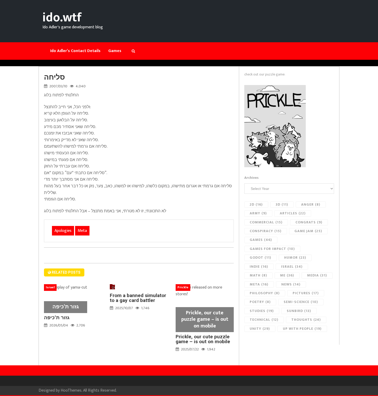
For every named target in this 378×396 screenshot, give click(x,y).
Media (317, 275)
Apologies (63, 230)
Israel (292, 266)
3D (282, 204)
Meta (82, 230)
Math (258, 275)
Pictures (306, 293)
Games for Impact (272, 249)
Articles (293, 213)
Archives (251, 178)
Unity (260, 329)
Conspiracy (266, 231)
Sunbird (299, 311)
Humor (295, 257)
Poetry (260, 302)
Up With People (302, 329)
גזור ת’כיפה (56, 318)
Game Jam (308, 231)
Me (287, 275)
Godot (260, 257)
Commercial (266, 222)
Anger (310, 204)
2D (256, 204)
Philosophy (265, 293)
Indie (259, 266)
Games (261, 240)
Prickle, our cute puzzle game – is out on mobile (203, 339)
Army (258, 213)
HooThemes (71, 390)
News (291, 284)
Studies (262, 311)
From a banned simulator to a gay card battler (138, 297)
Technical (264, 320)
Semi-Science (301, 302)
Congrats (308, 222)
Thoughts (306, 320)
